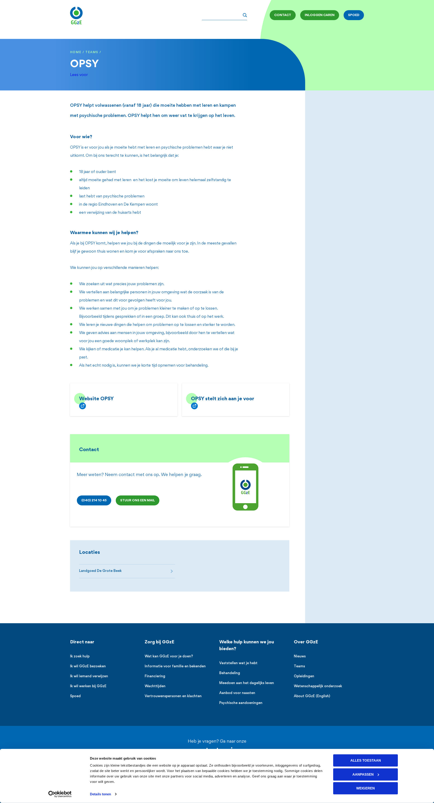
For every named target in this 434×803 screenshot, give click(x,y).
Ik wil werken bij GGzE (88, 686)
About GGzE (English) (312, 696)
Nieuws (300, 656)
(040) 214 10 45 (94, 500)
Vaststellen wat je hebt (238, 663)
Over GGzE (306, 642)
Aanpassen (363, 774)
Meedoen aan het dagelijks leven (246, 683)
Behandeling (229, 673)
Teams (91, 52)
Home (75, 52)
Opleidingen (304, 676)
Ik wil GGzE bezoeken (88, 666)
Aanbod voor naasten (237, 693)
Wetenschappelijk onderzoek (318, 686)
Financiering (155, 676)
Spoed (75, 696)
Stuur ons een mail (137, 500)
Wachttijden (155, 686)
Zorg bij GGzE (159, 642)
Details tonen (100, 794)
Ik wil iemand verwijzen (89, 676)
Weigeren (365, 788)
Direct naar (82, 642)
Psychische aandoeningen (240, 703)
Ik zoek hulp (80, 656)
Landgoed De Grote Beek (100, 571)
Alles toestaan (365, 760)
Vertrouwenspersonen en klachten (173, 696)
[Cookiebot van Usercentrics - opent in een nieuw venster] (60, 794)
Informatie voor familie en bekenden (175, 666)
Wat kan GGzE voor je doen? (169, 656)
